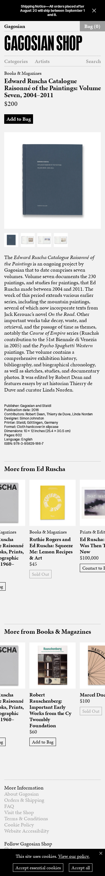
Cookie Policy (19, 824)
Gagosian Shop (43, 44)
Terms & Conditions (26, 818)
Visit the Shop (19, 812)
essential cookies (38, 867)
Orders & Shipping (24, 800)
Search (93, 61)
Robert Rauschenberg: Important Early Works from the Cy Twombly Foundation (50, 710)
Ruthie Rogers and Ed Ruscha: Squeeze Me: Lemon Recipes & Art (51, 548)
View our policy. (74, 856)
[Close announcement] (94, 10)
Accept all (80, 867)
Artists (42, 61)
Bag (92, 26)
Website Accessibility (26, 831)
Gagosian (14, 26)
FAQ (9, 806)
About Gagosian (21, 794)
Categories (16, 61)
